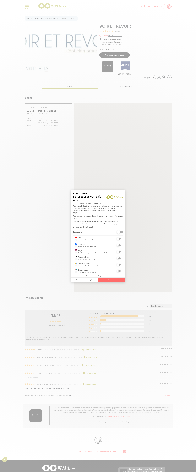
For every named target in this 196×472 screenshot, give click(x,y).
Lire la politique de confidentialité (83, 227)
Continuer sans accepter (84, 280)
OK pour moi (111, 280)
